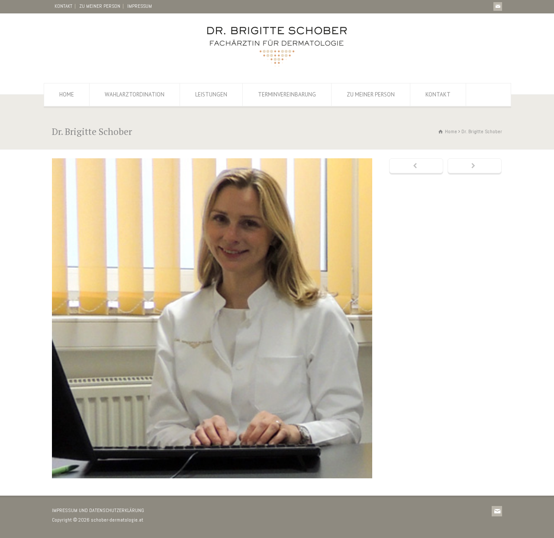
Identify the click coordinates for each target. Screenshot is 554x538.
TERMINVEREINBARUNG (287, 94)
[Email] (497, 6)
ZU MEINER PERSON (99, 6)
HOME (66, 94)
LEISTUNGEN (211, 94)
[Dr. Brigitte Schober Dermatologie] (277, 65)
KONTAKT (63, 6)
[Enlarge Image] (212, 159)
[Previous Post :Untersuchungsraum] (416, 166)
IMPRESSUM (139, 6)
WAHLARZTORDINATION (134, 94)
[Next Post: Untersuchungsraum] (475, 166)
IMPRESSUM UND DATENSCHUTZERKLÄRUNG (98, 510)
